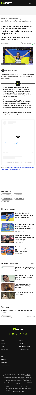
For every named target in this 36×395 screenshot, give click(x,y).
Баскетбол (4, 350)
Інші (2, 369)
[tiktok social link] (23, 334)
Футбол (3, 343)
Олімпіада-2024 (20, 198)
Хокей (3, 356)
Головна (4, 18)
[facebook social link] (9, 334)
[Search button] (30, 3)
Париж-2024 (6, 201)
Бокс (2, 340)
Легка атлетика (13, 18)
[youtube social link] (13, 334)
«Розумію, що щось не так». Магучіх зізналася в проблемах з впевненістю (24, 227)
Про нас (21, 340)
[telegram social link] (20, 334)
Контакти (21, 343)
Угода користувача (24, 346)
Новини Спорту (18, 194)
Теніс (2, 346)
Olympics (3, 359)
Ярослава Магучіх (7, 198)
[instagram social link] (16, 334)
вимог (23, 377)
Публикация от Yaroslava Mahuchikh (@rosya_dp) (18, 162)
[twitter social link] (26, 334)
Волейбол (4, 362)
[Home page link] (7, 3)
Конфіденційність (24, 350)
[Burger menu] (34, 3)
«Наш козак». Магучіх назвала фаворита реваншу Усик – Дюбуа (24, 238)
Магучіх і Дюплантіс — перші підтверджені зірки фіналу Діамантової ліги (24, 215)
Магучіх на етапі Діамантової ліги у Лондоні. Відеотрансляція (25, 249)
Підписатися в (26, 44)
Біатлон (3, 353)
